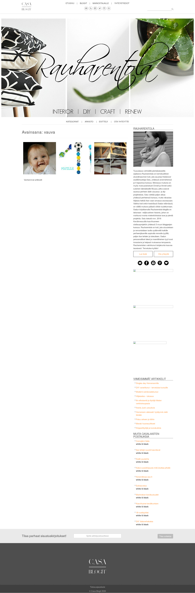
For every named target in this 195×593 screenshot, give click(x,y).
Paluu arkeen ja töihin (145, 419)
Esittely (103, 121)
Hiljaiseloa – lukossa (145, 396)
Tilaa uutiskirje (165, 536)
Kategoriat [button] (72, 121)
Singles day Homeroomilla (147, 383)
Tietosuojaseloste (97, 586)
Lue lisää (143, 253)
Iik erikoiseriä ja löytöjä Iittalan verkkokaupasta (149, 402)
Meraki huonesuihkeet (145, 423)
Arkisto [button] (89, 121)
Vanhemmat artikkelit (33, 179)
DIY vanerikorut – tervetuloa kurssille (152, 387)
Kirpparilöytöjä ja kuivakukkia (148, 427)
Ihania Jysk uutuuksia (145, 407)
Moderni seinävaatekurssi (147, 391)
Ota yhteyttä (121, 121)
